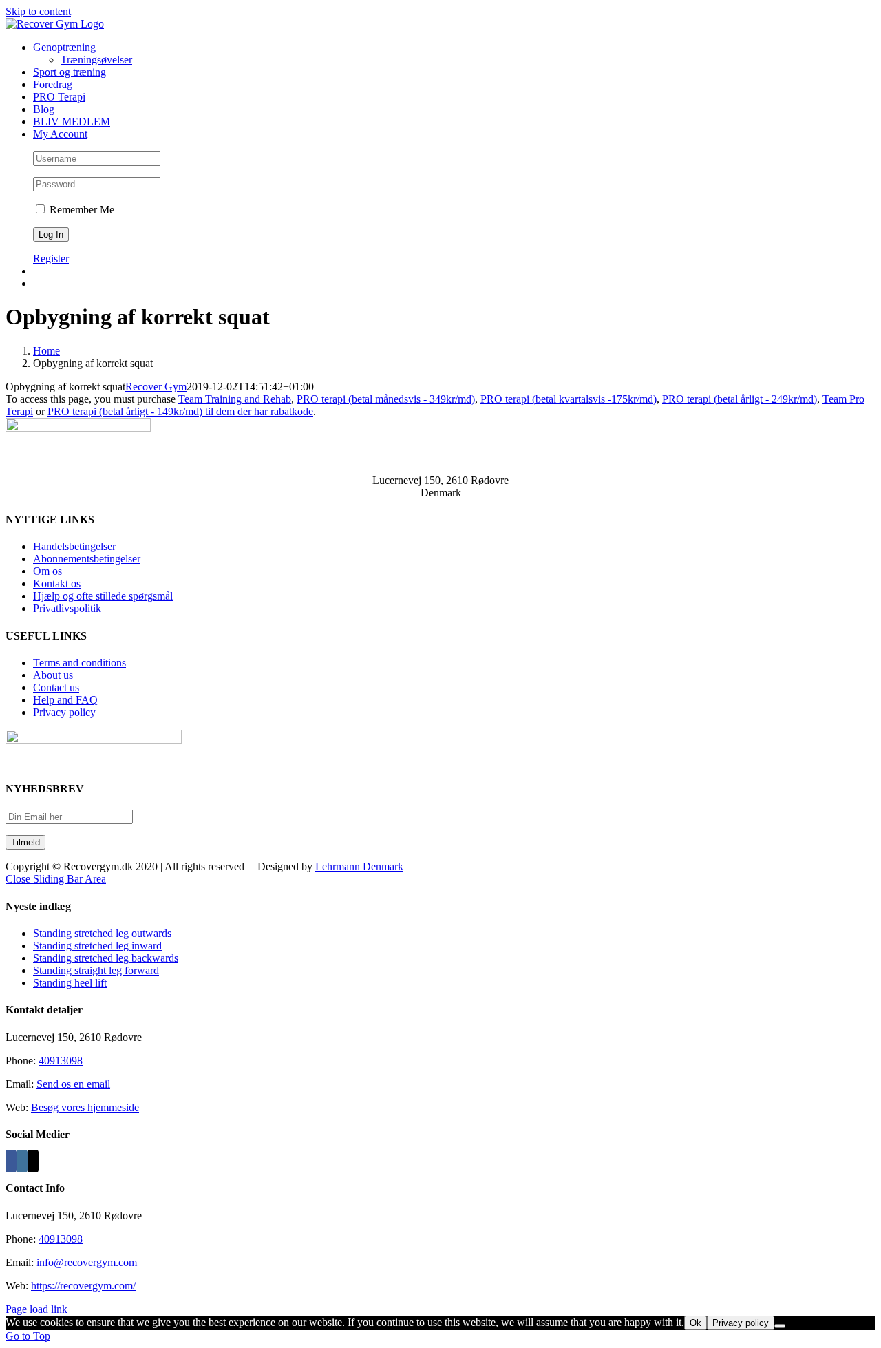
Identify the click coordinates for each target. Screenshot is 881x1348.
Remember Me (80, 209)
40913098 (61, 1060)
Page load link (36, 1309)
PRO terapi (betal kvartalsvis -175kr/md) (568, 399)
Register (51, 258)
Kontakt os (57, 583)
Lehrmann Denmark (359, 866)
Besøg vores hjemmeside (85, 1107)
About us (53, 675)
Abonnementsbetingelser (86, 559)
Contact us (56, 687)
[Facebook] (11, 1161)
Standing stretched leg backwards (105, 958)
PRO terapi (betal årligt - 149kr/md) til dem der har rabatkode (180, 411)
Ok (695, 1323)
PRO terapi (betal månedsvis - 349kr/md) (386, 399)
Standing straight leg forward (96, 970)
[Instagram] (22, 1161)
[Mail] (33, 1161)
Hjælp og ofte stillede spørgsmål (103, 596)
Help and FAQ (65, 700)
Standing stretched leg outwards (102, 933)
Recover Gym (156, 386)
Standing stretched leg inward (97, 945)
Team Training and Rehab (234, 399)
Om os (47, 571)
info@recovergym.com (86, 1262)
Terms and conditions (79, 662)
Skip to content (38, 11)
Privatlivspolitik (67, 608)
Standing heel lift (70, 983)
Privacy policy (64, 712)
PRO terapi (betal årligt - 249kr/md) (739, 399)
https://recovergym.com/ (83, 1286)
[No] (779, 1326)
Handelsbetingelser (74, 546)
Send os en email (73, 1084)
